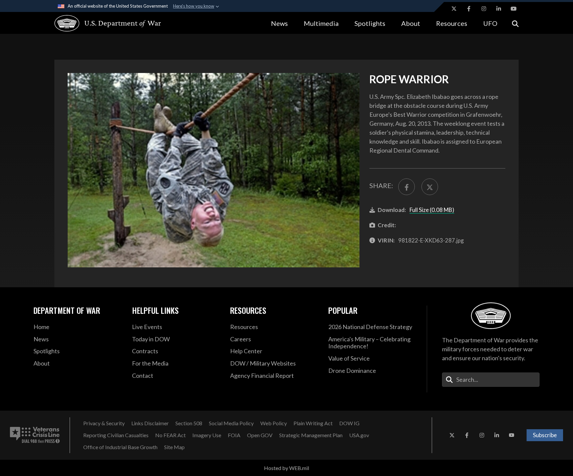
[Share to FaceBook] (406, 186)
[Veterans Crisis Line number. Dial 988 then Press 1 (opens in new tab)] (35, 435)
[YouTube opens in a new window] (514, 9)
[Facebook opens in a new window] (469, 9)
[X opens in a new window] (454, 9)
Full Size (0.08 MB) (432, 209)
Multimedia (321, 23)
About (410, 23)
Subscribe (545, 435)
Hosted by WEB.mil (286, 468)
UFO (490, 23)
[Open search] (515, 23)
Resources (451, 23)
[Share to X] (429, 186)
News (279, 23)
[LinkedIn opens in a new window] (499, 9)
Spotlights (369, 23)
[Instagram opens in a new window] (484, 9)
